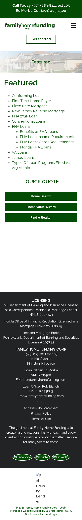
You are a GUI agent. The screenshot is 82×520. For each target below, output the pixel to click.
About (41, 403)
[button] (41, 39)
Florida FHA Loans (35, 147)
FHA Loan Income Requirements (47, 137)
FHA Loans (21, 126)
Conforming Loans (27, 96)
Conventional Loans (29, 121)
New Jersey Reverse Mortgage (38, 111)
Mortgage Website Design (26, 511)
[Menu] (73, 25)
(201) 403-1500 (53, 11)
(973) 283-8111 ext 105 (51, 5)
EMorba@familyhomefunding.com (41, 380)
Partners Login (48, 514)
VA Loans (20, 152)
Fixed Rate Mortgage (30, 106)
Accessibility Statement (41, 408)
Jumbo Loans (23, 157)
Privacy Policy (41, 413)
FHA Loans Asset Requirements (47, 142)
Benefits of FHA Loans (39, 132)
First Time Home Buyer (31, 101)
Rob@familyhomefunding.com (41, 396)
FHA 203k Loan (25, 116)
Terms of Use (41, 419)
